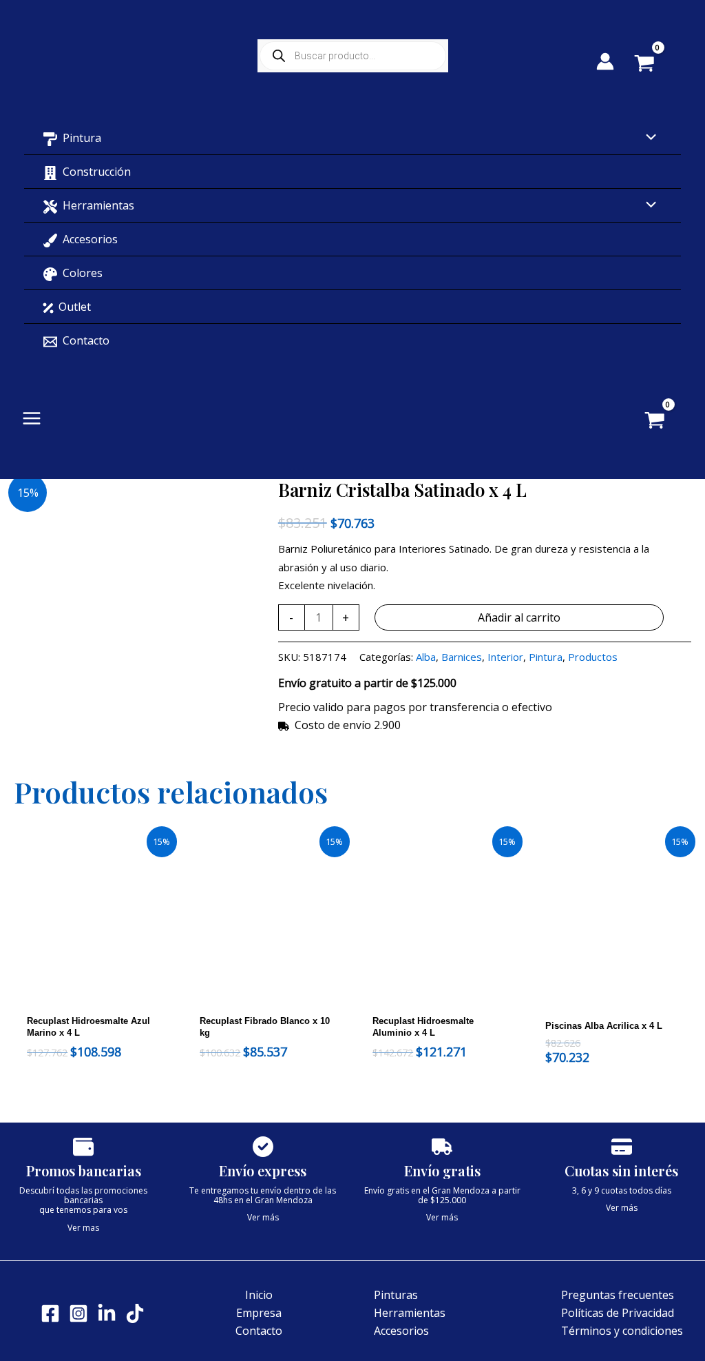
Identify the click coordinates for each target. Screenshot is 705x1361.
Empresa (259, 1312)
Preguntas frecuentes (617, 1294)
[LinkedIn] (106, 1313)
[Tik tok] (135, 1313)
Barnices (461, 657)
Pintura (545, 657)
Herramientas (409, 1312)
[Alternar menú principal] (32, 418)
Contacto (258, 1330)
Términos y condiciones (622, 1330)
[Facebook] (50, 1313)
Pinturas (396, 1294)
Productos (593, 657)
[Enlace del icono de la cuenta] (605, 61)
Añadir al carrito (519, 617)
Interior (505, 657)
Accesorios (401, 1330)
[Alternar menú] (648, 138)
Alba (426, 657)
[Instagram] (78, 1313)
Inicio (259, 1294)
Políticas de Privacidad (617, 1312)
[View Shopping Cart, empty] (654, 64)
